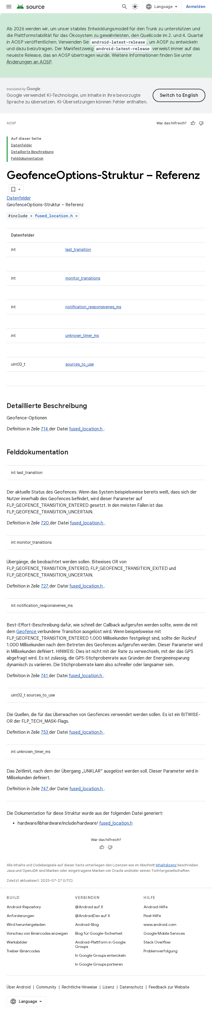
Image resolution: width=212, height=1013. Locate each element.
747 (45, 789)
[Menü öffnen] (8, 6)
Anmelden (195, 6)
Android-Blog (87, 924)
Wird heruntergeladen (26, 924)
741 (45, 676)
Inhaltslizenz (166, 865)
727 (45, 586)
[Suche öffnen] (124, 6)
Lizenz (108, 987)
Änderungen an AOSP (29, 62)
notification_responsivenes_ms (93, 306)
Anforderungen (20, 915)
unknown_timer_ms (82, 335)
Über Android (19, 987)
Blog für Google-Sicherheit (98, 933)
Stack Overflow (157, 942)
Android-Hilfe (156, 906)
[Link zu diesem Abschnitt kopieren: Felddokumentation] (75, 452)
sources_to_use (79, 364)
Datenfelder (19, 198)
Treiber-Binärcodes (23, 950)
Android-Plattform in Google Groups (100, 944)
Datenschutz (131, 987)
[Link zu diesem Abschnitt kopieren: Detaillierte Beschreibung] (94, 406)
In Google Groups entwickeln (100, 955)
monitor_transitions (82, 278)
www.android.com (160, 924)
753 (45, 732)
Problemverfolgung (160, 950)
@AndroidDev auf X (92, 915)
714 (45, 429)
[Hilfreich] (193, 123)
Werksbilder (17, 942)
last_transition (78, 249)
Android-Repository (24, 906)
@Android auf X (89, 906)
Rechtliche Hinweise (79, 987)
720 (45, 523)
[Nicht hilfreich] (201, 123)
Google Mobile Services (164, 933)
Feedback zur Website (169, 987)
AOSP (11, 123)
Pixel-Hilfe (152, 915)
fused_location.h (55, 215)
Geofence (27, 631)
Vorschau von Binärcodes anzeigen (37, 933)
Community (46, 987)
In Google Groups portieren (99, 964)
